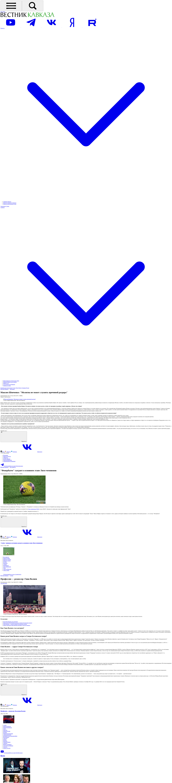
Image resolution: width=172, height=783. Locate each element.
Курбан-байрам (6, 458)
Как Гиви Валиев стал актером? (10, 621)
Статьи (7, 206)
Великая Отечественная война (10, 736)
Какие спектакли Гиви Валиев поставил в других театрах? (16, 625)
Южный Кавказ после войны (10, 382)
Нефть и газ (6, 383)
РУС (2, 11)
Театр (4, 728)
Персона (5, 730)
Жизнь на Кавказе (7, 744)
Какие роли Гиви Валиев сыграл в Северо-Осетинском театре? (17, 622)
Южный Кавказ (6, 742)
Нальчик (5, 740)
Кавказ (4, 739)
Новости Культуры (7, 727)
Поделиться (23, 441)
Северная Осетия (7, 734)
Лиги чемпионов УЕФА (33, 509)
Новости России (7, 456)
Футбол (5, 561)
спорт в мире (6, 570)
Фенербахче (6, 565)
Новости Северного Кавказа (9, 202)
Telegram (14, 451)
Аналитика (3, 206)
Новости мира (6, 558)
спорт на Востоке (7, 569)
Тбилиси (5, 738)
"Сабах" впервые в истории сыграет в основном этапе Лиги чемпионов (21, 543)
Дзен (3, 451)
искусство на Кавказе (8, 745)
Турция (5, 564)
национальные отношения (9, 461)
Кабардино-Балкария (8, 733)
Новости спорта (7, 560)
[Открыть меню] (11, 6)
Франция (5, 563)
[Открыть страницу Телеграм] (31, 27)
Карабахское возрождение (6, 388)
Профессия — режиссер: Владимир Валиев (13, 711)
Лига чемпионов (7, 566)
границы (5, 743)
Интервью (12, 389)
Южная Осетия (6, 731)
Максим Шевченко (7, 460)
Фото (17, 388)
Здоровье (24, 388)
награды (5, 746)
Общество (5, 457)
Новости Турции (7, 559)
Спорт (14, 388)
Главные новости (7, 201)
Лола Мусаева (4, 583)
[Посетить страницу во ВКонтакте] (51, 27)
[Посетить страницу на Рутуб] (92, 27)
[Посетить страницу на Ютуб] (11, 27)
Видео (20, 388)
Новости (8, 451)
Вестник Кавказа (4, 389)
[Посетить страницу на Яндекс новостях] (72, 27)
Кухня (27, 388)
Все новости (13, 467)
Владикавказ (6, 737)
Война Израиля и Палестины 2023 (11, 380)
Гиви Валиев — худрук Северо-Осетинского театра (15, 624)
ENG (4, 11)
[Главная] (27, 16)
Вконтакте (39, 451)
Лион (4, 568)
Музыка (5, 732)
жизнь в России (6, 748)
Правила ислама (7, 385)
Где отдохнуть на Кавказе (9, 384)
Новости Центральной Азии (9, 204)
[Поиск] (32, 6)
